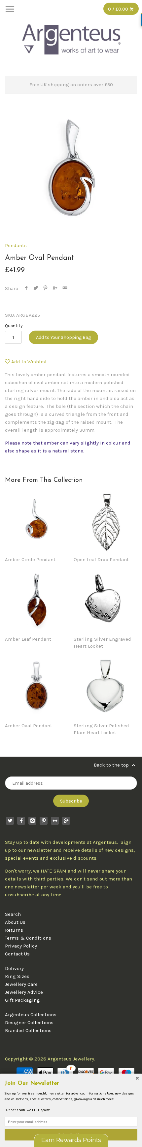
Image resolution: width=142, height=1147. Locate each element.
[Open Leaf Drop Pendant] (105, 520)
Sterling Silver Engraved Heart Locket (102, 642)
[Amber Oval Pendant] (36, 686)
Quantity (13, 325)
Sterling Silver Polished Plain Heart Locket (101, 729)
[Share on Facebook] (26, 288)
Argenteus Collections (30, 1015)
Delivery (14, 968)
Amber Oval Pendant (28, 726)
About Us (15, 922)
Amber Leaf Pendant (28, 639)
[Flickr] (55, 821)
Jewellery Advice (24, 992)
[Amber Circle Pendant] (36, 520)
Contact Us (17, 954)
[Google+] (66, 821)
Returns (14, 930)
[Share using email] (65, 288)
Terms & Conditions (28, 938)
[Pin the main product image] (45, 288)
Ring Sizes (17, 976)
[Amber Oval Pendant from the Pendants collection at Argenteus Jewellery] (71, 169)
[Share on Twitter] (36, 288)
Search (13, 914)
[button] (71, 1083)
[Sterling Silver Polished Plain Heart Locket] (105, 686)
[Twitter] (10, 821)
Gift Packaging (22, 1000)
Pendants (16, 245)
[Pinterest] (44, 821)
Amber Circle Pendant (30, 559)
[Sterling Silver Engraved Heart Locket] (105, 600)
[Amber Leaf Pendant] (36, 600)
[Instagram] (32, 821)
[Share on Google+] (55, 288)
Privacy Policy (21, 946)
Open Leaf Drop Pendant (101, 559)
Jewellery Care (21, 984)
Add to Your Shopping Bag (63, 337)
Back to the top (112, 765)
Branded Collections (28, 1030)
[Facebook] (21, 821)
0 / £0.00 (118, 9)
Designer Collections (29, 1022)
